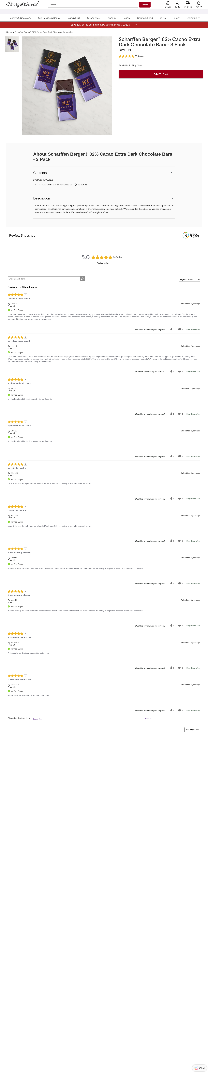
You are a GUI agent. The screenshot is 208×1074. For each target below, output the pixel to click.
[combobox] (93, 5)
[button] (19, 17)
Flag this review (193, 329)
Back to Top (37, 719)
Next (148, 718)
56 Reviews (139, 56)
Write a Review (103, 263)
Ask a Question (192, 730)
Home (9, 32)
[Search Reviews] (82, 278)
